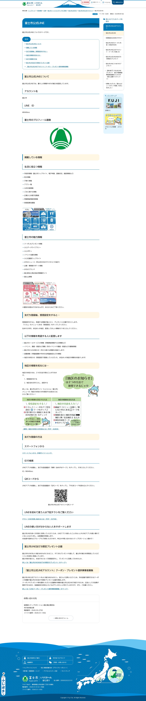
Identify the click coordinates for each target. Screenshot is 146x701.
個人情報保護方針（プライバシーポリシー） (54, 667)
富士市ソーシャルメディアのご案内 (57, 10)
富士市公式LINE (111, 33)
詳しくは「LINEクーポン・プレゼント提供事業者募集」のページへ (45, 589)
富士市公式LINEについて (33, 44)
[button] (85, 2)
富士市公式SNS (72, 10)
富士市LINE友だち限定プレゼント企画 (37, 63)
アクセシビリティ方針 (50, 671)
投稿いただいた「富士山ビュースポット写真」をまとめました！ (114, 85)
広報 (45, 10)
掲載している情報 (31, 47)
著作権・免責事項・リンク (31, 671)
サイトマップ (66, 671)
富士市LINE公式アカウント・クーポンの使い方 (113, 50)
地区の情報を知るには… (33, 55)
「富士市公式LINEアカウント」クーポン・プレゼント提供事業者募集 (47, 66)
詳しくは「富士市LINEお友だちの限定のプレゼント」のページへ (44, 562)
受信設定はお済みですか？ (114, 38)
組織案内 (30, 662)
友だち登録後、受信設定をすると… (37, 51)
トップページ (31, 10)
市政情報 (39, 10)
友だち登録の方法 (31, 59)
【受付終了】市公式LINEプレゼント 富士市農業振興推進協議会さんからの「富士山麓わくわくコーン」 (114, 74)
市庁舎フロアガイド (59, 658)
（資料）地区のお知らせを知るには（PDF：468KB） (40, 429)
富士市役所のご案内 (33, 658)
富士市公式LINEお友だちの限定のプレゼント (113, 57)
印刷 (96, 14)
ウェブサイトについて (30, 667)
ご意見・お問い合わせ (59, 662)
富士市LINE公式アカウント (85, 10)
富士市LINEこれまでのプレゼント (113, 64)
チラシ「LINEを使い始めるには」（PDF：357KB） (39, 519)
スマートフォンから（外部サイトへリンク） (37, 453)
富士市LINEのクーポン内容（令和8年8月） (113, 44)
